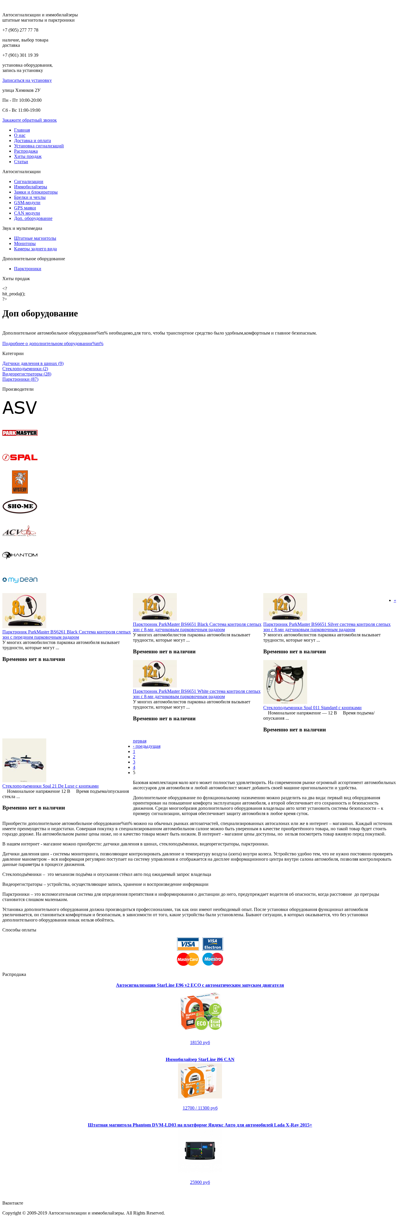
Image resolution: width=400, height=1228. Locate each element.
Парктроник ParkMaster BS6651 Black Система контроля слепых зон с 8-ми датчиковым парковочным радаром (197, 627)
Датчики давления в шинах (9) (33, 363)
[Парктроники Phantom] (19, 565)
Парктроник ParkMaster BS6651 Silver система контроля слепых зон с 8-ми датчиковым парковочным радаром (327, 627)
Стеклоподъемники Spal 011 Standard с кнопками (312, 707)
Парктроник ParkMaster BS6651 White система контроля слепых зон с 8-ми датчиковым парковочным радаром (197, 694)
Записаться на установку (27, 80)
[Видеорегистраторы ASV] (19, 418)
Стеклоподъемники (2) (25, 368)
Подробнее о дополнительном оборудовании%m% (52, 343)
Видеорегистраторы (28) (26, 373)
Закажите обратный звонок (29, 120)
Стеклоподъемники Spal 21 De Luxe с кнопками (50, 785)
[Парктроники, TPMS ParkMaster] (19, 442)
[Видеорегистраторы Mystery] (19, 492)
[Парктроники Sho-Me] (19, 516)
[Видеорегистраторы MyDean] (19, 590)
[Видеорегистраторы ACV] (19, 541)
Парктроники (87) (20, 379)
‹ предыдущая (146, 746)
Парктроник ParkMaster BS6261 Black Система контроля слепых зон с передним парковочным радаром (66, 634)
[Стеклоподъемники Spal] (19, 467)
